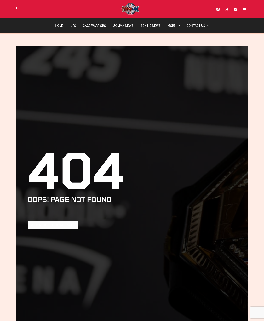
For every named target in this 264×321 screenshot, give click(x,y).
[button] (18, 9)
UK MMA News (123, 26)
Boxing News (151, 26)
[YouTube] (244, 9)
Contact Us (196, 26)
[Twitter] (227, 9)
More (172, 26)
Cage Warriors (94, 26)
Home (59, 26)
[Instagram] (235, 9)
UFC (73, 26)
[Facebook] (218, 9)
